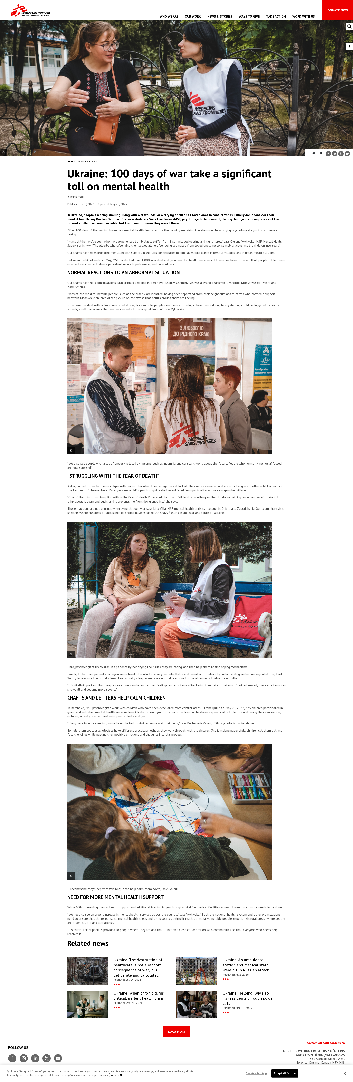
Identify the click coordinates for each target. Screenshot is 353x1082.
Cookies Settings (256, 1073)
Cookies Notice (118, 1075)
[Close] (345, 1073)
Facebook (12, 1057)
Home (71, 161)
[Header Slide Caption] (3, 152)
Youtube (58, 1057)
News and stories (87, 161)
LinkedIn (35, 1057)
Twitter (46, 1057)
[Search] (349, 26)
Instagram (24, 1057)
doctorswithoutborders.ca (325, 1043)
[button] (349, 46)
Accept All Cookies (285, 1073)
